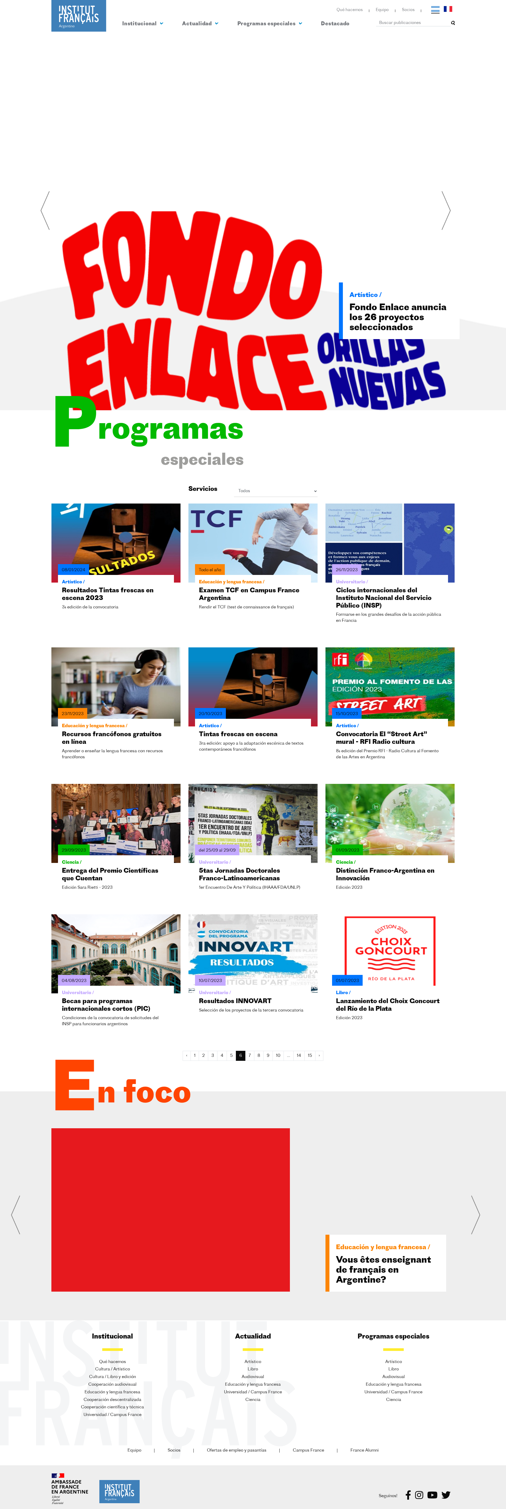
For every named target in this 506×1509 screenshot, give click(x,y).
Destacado (335, 24)
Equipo (382, 10)
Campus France (308, 1450)
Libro (253, 1369)
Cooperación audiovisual (112, 1385)
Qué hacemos (350, 10)
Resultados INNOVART (235, 1001)
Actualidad (197, 24)
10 (278, 1056)
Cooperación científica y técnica (112, 1407)
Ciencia (252, 1400)
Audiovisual (253, 1377)
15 (310, 1056)
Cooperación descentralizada (112, 1400)
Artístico (253, 1362)
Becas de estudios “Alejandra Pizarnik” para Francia (394, 318)
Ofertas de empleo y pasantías (236, 1450)
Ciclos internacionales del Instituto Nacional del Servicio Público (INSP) (383, 598)
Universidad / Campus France (113, 1415)
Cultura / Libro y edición (112, 1377)
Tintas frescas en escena (238, 734)
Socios (408, 10)
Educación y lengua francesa (112, 1392)
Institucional (140, 24)
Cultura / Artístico (112, 1369)
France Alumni (365, 1450)
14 (299, 1056)
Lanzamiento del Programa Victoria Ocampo (377, 1270)
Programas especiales (267, 24)
